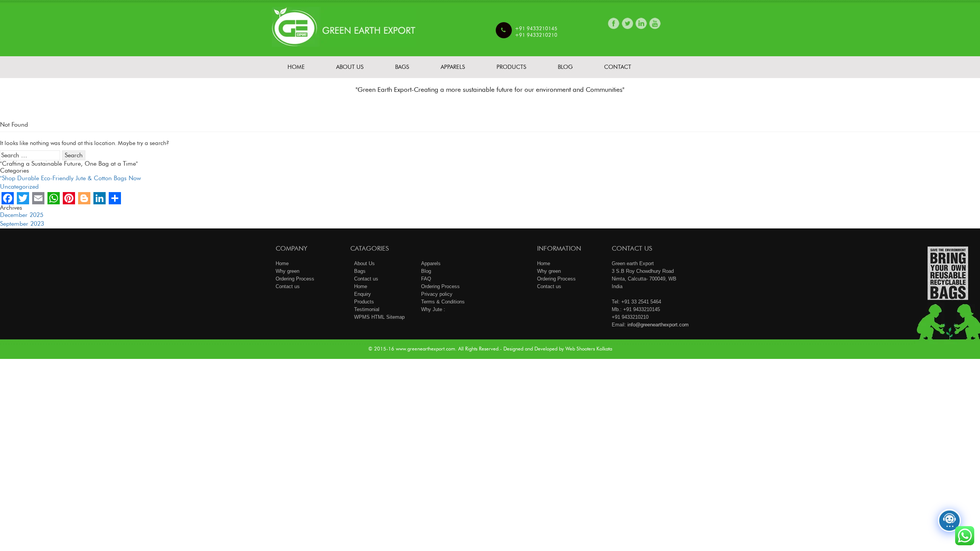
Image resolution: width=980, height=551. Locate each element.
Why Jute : (433, 309)
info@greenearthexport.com (658, 325)
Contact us (288, 286)
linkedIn (641, 23)
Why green (287, 271)
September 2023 (22, 223)
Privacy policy (436, 294)
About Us (350, 67)
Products (511, 67)
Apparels (453, 67)
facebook (613, 23)
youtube (655, 23)
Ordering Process (295, 279)
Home (296, 67)
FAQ (426, 279)
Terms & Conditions (443, 302)
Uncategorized (19, 186)
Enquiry (362, 294)
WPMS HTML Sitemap (379, 317)
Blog (565, 67)
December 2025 (21, 214)
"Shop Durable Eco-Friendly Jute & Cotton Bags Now (70, 178)
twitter (627, 23)
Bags (402, 67)
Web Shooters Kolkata (588, 349)
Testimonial (366, 309)
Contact (617, 67)
